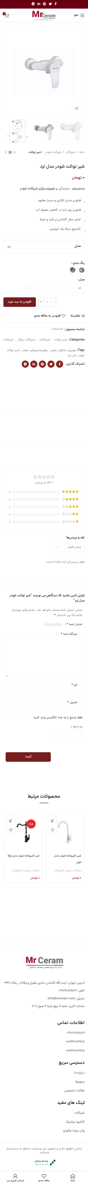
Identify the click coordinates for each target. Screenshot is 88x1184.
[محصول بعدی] (5, 152)
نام (74, 685)
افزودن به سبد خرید (19, 302)
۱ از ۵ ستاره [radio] (60, 624)
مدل (82, 279)
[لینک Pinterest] (44, 4)
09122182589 (68, 990)
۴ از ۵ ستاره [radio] (49, 624)
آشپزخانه (60, 871)
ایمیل (72, 702)
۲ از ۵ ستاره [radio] (56, 624)
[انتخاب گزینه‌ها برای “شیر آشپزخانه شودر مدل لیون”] (52, 821)
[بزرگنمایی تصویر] (76, 108)
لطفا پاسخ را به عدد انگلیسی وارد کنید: (57, 717)
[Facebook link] (55, 4)
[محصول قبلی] (14, 152)
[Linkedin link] (39, 4)
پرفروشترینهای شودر (35, 350)
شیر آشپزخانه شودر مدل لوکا (23, 856)
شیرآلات (70, 152)
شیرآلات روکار (26, 339)
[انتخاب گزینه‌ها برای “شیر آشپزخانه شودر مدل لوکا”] (11, 821)
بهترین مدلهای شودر (63, 350)
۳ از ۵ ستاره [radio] (53, 624)
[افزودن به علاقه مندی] (52, 830)
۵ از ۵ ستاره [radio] (46, 624)
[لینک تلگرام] (33, 4)
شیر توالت (34, 152)
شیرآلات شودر (53, 152)
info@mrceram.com (61, 998)
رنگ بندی (79, 263)
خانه (82, 152)
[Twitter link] (50, 4)
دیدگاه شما (68, 634)
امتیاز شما (74, 624)
